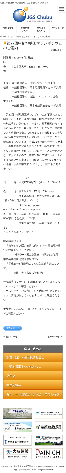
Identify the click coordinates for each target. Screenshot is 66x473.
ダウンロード (58, 28)
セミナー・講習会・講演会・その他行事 (32, 394)
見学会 (10, 375)
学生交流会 (13, 385)
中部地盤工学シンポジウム (24, 366)
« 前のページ (10, 336)
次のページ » (55, 336)
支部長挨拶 (8, 28)
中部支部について (25, 29)
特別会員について (41, 29)
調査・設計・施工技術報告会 (25, 357)
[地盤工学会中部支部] (33, 14)
